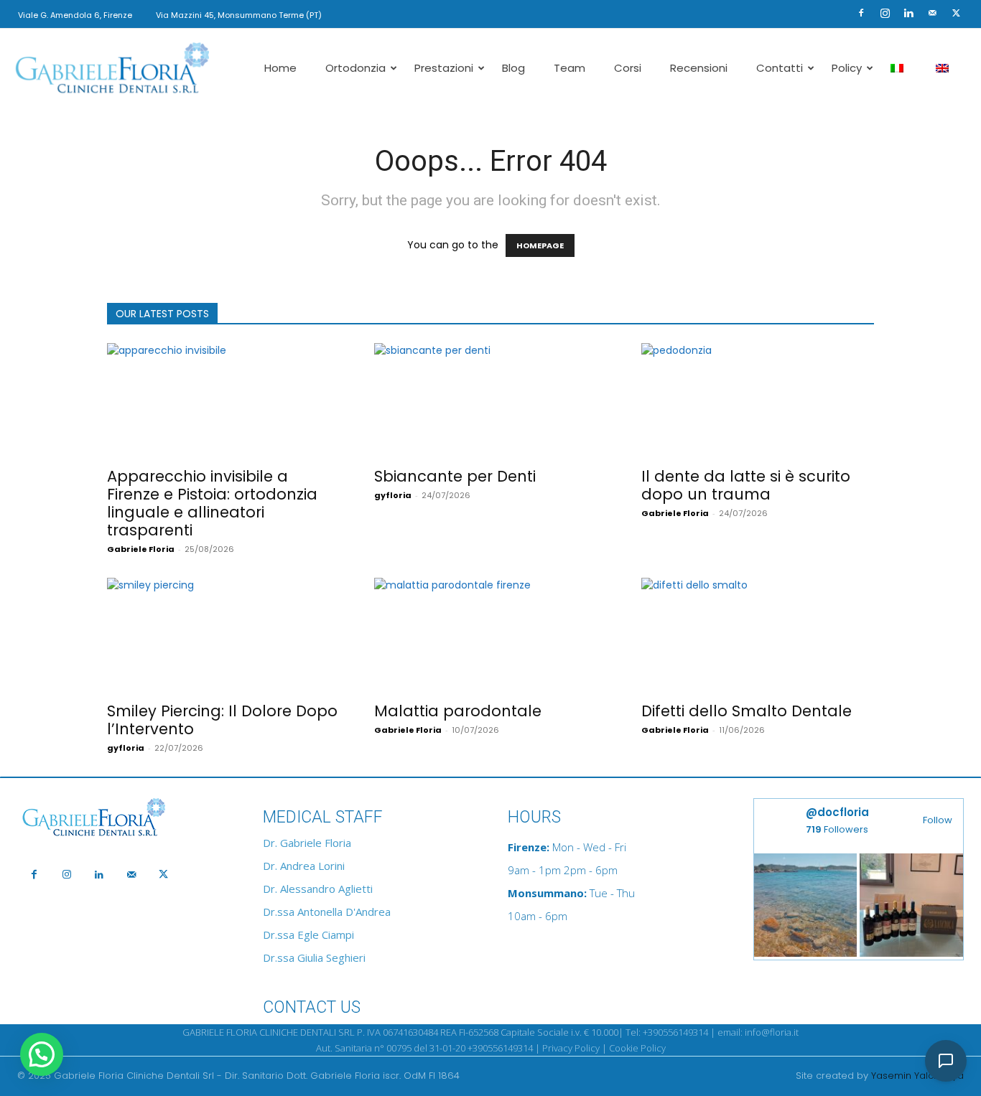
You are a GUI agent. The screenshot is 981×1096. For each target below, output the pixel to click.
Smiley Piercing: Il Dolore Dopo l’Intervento (222, 720)
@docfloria (837, 812)
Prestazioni (443, 67)
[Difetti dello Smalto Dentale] (757, 635)
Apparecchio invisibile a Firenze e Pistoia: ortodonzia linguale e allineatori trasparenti (212, 503)
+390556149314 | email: (694, 1032)
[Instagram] (885, 13)
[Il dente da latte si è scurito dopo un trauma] (757, 400)
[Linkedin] (908, 13)
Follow (937, 820)
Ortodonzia (355, 67)
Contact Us (312, 1007)
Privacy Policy (571, 1047)
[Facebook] (861, 13)
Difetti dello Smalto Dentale (746, 711)
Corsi (627, 67)
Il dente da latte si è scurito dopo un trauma (745, 485)
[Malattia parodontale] (490, 635)
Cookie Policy (637, 1047)
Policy (847, 67)
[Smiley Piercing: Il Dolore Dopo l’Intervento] (223, 635)
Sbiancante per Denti (455, 476)
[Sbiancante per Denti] (490, 400)
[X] (956, 13)
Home (280, 67)
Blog (513, 67)
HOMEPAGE (540, 245)
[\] (123, 818)
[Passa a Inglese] (944, 68)
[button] (839, 12)
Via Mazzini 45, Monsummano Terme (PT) (239, 15)
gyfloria (393, 495)
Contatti (779, 67)
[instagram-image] (805, 905)
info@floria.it (772, 1032)
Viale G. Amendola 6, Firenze (75, 15)
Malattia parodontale (457, 711)
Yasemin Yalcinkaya (917, 1075)
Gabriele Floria (141, 549)
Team (569, 67)
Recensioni (698, 67)
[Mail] (932, 13)
